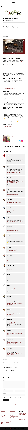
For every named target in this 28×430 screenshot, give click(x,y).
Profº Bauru (9, 177)
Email (16, 389)
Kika (8, 217)
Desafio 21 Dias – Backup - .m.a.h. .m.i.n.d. (9, 364)
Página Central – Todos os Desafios (8, 126)
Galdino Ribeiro (9, 319)
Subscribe (25, 141)
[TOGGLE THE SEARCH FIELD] (26, 7)
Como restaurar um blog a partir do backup (9, 88)
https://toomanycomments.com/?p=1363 (12, 194)
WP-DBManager (10, 64)
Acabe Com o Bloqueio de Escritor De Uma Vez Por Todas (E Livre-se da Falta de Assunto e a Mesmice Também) (4, 415)
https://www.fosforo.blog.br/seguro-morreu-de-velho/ (14, 172)
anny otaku (9, 247)
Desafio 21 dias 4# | (5, 368)
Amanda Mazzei (9, 226)
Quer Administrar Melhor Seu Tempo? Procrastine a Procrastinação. (22, 417)
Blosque (14, 2)
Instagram (22, 141)
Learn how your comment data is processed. (18, 404)
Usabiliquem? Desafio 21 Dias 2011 (8, 146)
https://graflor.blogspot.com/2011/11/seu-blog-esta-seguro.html (15, 277)
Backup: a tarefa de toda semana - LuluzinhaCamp (10, 367)
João (8, 166)
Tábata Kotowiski (10, 339)
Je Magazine (9, 309)
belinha (8, 155)
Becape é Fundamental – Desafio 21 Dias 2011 (12, 20)
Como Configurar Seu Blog (13, 421)
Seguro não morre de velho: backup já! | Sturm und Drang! (11, 362)
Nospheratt (6, 23)
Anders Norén (16, 428)
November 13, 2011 (10, 186)
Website (4, 393)
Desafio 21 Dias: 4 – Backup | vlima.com (8, 370)
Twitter (19, 141)
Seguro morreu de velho (6, 361)
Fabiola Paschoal (9, 348)
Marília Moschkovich (10, 265)
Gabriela (8, 285)
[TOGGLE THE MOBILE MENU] (1, 7)
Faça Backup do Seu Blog (6, 365)
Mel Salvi (8, 189)
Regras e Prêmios (6, 127)
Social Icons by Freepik (21, 428)
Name (4, 389)
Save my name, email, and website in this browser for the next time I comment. (12, 397)
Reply (23, 186)
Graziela (8, 274)
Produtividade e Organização (14, 23)
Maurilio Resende (10, 235)
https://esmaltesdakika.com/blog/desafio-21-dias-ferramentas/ (15, 221)
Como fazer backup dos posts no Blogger (9, 86)
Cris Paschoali (9, 255)
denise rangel (9, 207)
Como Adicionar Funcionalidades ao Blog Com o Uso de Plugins (14, 416)
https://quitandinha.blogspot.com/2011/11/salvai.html (14, 202)
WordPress (8, 428)
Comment (4, 380)
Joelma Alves (9, 296)
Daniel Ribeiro (9, 330)
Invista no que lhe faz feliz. (22, 419)
